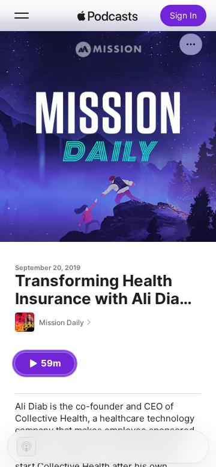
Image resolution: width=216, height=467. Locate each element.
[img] (107, 16)
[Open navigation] (21, 15)
